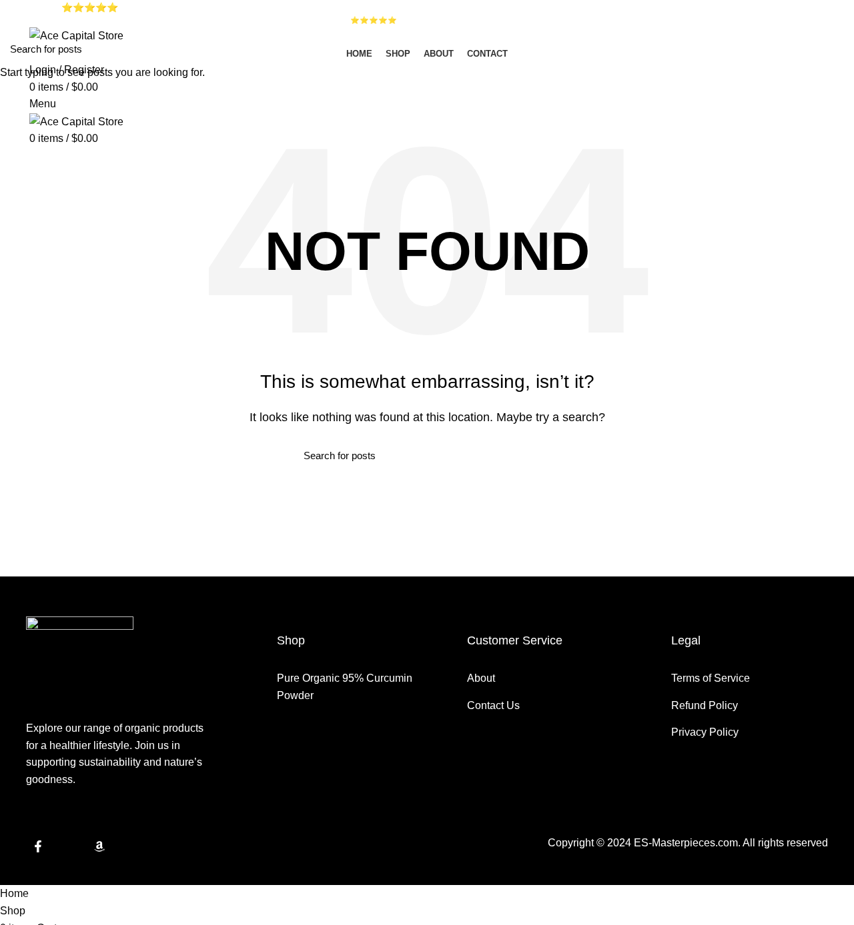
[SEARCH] (836, 48)
